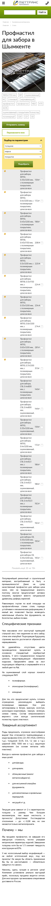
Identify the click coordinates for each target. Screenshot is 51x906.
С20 (19, 116)
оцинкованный (32, 95)
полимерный (9, 116)
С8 (32, 116)
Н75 (40, 103)
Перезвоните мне (16, 132)
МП (20, 95)
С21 (26, 116)
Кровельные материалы (21, 22)
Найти (42, 12)
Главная (6, 22)
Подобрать (23, 164)
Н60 (34, 103)
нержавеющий (27, 99)
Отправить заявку (15, 124)
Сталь (14, 25)
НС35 (5, 108)
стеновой (13, 99)
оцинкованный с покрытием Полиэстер (21, 112)
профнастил (8, 103)
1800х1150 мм (9, 95)
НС (4, 99)
